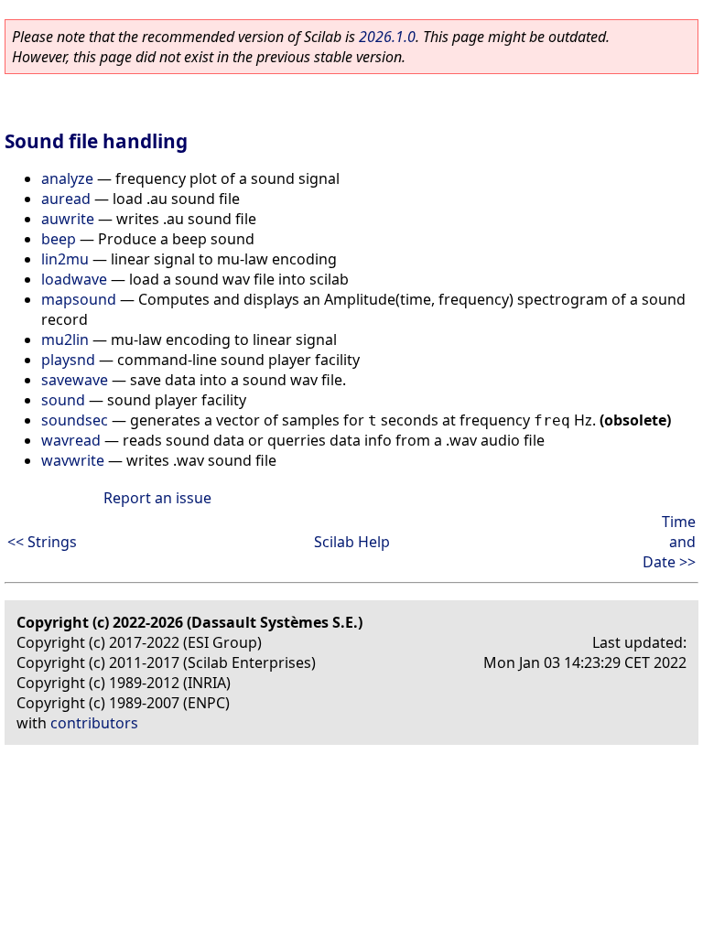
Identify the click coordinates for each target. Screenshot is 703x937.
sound (63, 400)
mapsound (78, 299)
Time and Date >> (669, 542)
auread (66, 198)
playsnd (68, 360)
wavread (71, 440)
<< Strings (42, 542)
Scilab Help (352, 542)
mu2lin (65, 339)
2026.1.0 (387, 37)
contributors (94, 723)
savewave (74, 380)
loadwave (74, 279)
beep (58, 239)
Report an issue (157, 498)
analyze (67, 178)
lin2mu (65, 259)
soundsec (74, 420)
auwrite (67, 219)
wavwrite (72, 460)
